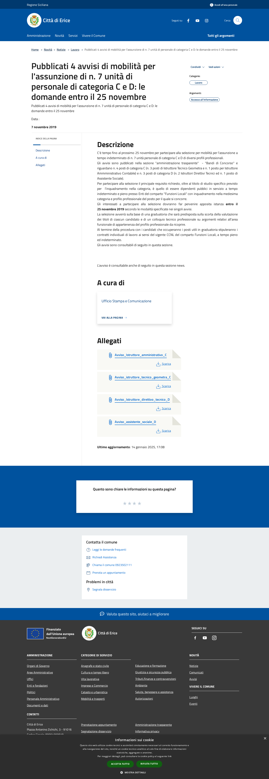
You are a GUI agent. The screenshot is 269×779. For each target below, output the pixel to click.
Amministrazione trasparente (153, 724)
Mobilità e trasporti (93, 699)
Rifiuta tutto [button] (149, 763)
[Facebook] (186, 20)
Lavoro (75, 49)
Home (35, 49)
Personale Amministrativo (43, 699)
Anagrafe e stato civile (95, 666)
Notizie (61, 49)
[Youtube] (196, 20)
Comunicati (196, 672)
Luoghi (193, 697)
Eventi (193, 703)
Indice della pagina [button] (46, 138)
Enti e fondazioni (37, 685)
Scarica (166, 364)
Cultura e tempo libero (95, 672)
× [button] (265, 738)
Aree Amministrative (40, 672)
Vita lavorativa (90, 679)
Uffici (30, 679)
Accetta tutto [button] (120, 763)
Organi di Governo (38, 666)
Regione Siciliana (37, 5)
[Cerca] (237, 20)
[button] (134, 772)
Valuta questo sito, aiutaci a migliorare (137, 614)
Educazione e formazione (150, 665)
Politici (31, 692)
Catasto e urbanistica (94, 692)
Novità (48, 49)
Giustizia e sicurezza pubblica (153, 672)
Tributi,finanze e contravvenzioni (155, 679)
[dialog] (134, 757)
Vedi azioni (215, 67)
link (169, 756)
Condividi (196, 67)
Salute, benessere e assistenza (154, 692)
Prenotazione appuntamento (99, 724)
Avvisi (193, 679)
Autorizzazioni (144, 698)
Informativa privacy (147, 731)
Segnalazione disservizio (96, 731)
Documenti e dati (37, 705)
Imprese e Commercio (94, 685)
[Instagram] (205, 20)
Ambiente (141, 685)
